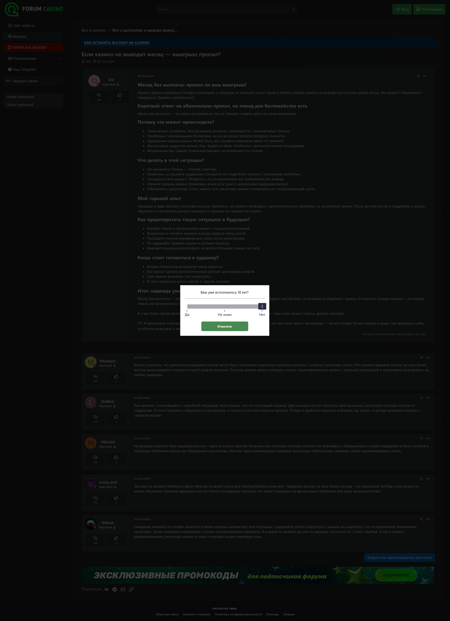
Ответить (225, 326)
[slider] (262, 306)
